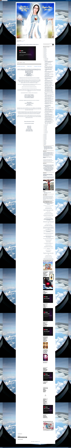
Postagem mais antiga (37, 66)
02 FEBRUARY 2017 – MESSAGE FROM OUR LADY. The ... (48, 103)
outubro (46, 60)
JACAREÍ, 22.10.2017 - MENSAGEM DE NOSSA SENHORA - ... (48, 71)
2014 (44, 136)
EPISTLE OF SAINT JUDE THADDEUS (47, 63)
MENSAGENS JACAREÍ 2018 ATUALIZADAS (47, 193)
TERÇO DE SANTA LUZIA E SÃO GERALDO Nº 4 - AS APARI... (48, 82)
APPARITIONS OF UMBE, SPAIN (48, 66)
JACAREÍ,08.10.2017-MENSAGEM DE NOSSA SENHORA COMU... (49, 109)
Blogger (39, 441)
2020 (44, 54)
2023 (44, 51)
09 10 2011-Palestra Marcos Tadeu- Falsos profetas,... (48, 113)
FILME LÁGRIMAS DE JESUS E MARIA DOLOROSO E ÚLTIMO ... (48, 87)
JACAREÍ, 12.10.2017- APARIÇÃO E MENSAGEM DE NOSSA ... (48, 100)
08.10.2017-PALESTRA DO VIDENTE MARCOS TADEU (48, 108)
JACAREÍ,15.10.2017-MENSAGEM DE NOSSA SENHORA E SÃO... (49, 95)
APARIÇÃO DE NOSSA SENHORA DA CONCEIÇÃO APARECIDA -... (49, 116)
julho (45, 126)
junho (45, 127)
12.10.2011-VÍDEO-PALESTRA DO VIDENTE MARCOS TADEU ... (48, 114)
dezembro (46, 58)
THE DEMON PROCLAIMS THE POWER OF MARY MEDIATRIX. (48, 67)
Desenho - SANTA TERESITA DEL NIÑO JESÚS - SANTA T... (48, 123)
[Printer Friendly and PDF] (21, 63)
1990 (44, 143)
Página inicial (29, 66)
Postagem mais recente (21, 66)
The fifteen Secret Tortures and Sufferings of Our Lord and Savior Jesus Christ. (48, 175)
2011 (44, 139)
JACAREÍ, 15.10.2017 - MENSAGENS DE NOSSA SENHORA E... (49, 96)
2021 (44, 53)
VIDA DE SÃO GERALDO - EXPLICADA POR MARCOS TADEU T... (48, 79)
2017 (44, 57)
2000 (44, 141)
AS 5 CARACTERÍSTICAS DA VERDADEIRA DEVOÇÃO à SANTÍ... (48, 70)
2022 (44, 52)
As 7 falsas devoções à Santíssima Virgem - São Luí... (48, 73)
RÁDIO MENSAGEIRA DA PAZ (48, 146)
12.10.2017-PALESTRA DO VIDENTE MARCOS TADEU (48, 75)
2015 (44, 135)
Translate (22, 41)
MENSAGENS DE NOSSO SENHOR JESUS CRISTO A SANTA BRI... (48, 76)
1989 (44, 144)
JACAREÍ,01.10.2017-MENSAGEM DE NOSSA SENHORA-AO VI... (49, 121)
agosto (45, 125)
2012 (44, 138)
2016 (44, 134)
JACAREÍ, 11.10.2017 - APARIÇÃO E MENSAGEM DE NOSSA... (48, 102)
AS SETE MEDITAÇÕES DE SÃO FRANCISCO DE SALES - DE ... (48, 119)
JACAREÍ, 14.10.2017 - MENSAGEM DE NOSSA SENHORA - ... (48, 98)
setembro (46, 124)
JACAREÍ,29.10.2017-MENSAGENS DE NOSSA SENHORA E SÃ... (48, 61)
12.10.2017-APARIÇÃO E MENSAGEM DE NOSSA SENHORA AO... (47, 106)
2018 (44, 56)
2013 (44, 137)
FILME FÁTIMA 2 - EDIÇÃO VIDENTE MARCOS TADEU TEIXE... (49, 85)
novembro (46, 59)
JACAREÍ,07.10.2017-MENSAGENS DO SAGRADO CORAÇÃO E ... (48, 111)
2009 (44, 140)
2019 (44, 55)
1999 (44, 142)
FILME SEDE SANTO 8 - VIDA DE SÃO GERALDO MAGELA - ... (48, 80)
